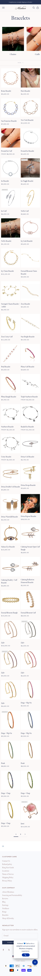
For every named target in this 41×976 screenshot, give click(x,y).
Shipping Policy (7, 878)
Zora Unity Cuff (7, 337)
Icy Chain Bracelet (7, 271)
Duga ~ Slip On (26, 703)
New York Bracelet (27, 120)
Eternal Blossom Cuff (28, 613)
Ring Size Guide (8, 868)
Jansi (22, 824)
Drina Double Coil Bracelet (10, 487)
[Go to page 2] (25, 834)
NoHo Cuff (25, 211)
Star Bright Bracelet (27, 337)
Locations (5, 871)
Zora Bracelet (25, 304)
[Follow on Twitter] (9, 950)
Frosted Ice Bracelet (27, 151)
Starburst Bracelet (7, 427)
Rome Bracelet (6, 91)
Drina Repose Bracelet (28, 516)
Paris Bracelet (25, 91)
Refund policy (7, 864)
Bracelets (5, 915)
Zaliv (3, 643)
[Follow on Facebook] (3, 950)
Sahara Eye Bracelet (8, 547)
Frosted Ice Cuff (6, 151)
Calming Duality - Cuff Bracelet (9, 581)
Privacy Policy (7, 881)
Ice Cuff (4, 211)
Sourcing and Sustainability (12, 895)
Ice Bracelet (5, 181)
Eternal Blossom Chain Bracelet (29, 272)
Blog (3, 902)
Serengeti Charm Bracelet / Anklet (10, 305)
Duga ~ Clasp (5, 793)
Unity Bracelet (6, 457)
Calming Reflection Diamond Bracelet (27, 581)
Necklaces (5, 909)
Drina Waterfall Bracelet (9, 517)
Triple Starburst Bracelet (29, 397)
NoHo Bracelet (6, 241)
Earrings (5, 905)
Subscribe (12, 942)
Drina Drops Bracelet (28, 485)
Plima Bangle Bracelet (8, 397)
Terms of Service (8, 874)
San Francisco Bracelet (9, 121)
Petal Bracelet (5, 367)
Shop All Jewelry (8, 918)
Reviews (5, 899)
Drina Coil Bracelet (27, 457)
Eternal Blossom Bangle (9, 613)
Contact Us (6, 861)
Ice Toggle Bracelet (27, 181)
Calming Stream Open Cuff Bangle (30, 548)
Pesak (3, 763)
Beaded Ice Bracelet (27, 427)
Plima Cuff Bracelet (27, 367)
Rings (4, 912)
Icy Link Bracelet (26, 241)
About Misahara (8, 892)
